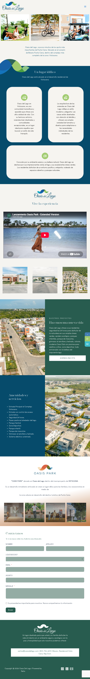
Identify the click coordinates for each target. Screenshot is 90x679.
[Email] (87, 344)
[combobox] (45, 559)
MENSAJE (9, 586)
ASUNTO (9, 575)
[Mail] (71, 668)
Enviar (10, 610)
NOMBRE (9, 544)
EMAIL (8, 565)
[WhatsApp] (87, 338)
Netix (23, 671)
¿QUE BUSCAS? (12, 555)
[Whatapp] (67, 668)
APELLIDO (50, 544)
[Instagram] (62, 668)
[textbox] (45, 559)
